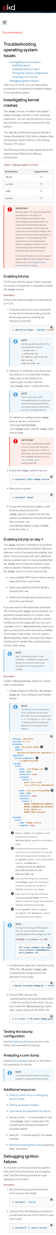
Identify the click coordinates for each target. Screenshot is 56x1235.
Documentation (12, 32)
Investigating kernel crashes (24, 62)
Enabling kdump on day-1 (26, 69)
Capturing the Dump (23, 1041)
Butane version (32, 709)
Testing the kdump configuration (30, 73)
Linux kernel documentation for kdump (29, 1111)
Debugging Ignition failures (24, 80)
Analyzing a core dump (24, 76)
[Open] (4, 22)
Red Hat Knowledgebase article (26, 1144)
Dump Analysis (20, 1060)
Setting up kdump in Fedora (24, 1105)
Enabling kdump (21, 65)
